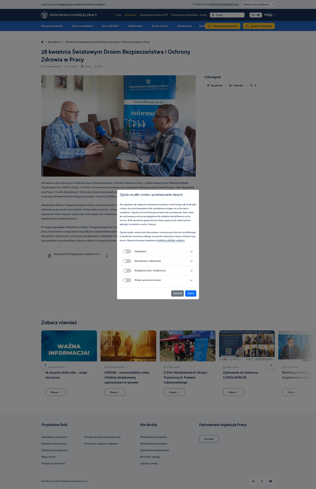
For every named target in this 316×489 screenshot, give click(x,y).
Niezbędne (140, 251)
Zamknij (177, 293)
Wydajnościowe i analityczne (150, 270)
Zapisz (190, 293)
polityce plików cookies (171, 240)
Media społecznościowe (147, 280)
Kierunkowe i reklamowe (147, 261)
